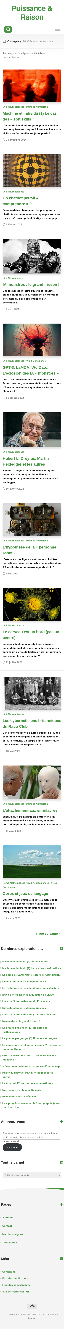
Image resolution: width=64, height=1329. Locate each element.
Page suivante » (48, 933)
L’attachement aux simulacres (30, 810)
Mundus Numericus (37, 107)
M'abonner (12, 1147)
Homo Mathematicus (14, 883)
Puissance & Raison (32, 12)
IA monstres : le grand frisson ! (31, 284)
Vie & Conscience (36, 361)
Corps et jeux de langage (25, 893)
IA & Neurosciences (13, 107)
